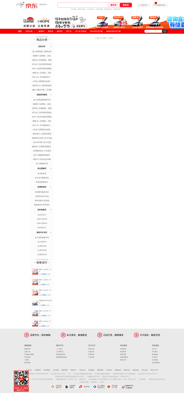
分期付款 (91, 354)
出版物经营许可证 (93, 376)
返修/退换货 (124, 357)
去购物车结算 (160, 5)
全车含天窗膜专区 (42, 178)
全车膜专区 (42, 173)
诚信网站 (85, 387)
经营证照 (82, 379)
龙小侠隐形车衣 (42, 163)
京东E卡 (155, 357)
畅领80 (41, 31)
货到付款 (91, 349)
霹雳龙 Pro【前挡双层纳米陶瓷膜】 (41, 85)
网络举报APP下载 (113, 387)
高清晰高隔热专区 (42, 192)
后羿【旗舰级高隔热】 (42, 155)
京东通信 (155, 360)
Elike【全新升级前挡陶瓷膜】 (42, 69)
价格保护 (123, 351)
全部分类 (28, 31)
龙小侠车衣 (42, 242)
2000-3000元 (42, 223)
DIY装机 (155, 351)
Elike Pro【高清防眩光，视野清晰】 (42, 77)
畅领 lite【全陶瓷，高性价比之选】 (42, 73)
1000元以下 (42, 215)
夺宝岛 (154, 349)
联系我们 (38, 370)
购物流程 (27, 349)
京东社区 (109, 370)
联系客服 (27, 363)
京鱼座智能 (156, 363)
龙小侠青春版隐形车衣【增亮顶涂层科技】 (42, 100)
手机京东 (82, 370)
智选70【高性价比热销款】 (42, 159)
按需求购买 (42, 187)
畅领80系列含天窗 (113, 31)
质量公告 (127, 370)
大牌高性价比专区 (42, 196)
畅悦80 (59, 31)
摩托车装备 (81, 9)
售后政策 (123, 349)
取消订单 (123, 360)
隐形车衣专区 (42, 232)
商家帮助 (65, 370)
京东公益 (145, 370)
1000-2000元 (42, 219)
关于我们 (29, 370)
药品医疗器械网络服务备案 (83, 374)
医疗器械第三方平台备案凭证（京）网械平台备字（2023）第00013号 (112, 379)
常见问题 (27, 357)
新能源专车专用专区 (42, 205)
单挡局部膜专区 (42, 182)
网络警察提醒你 (71, 387)
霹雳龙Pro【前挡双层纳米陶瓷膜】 (42, 134)
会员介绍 (27, 351)
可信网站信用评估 (57, 387)
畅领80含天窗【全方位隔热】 (42, 138)
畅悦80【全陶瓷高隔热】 (42, 147)
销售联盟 (100, 370)
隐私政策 (136, 370)
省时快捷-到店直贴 (42, 201)
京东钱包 (94, 382)
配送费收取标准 (61, 357)
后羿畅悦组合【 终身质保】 (42, 151)
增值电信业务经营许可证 (157, 379)
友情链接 (91, 370)
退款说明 (123, 354)
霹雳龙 (50, 31)
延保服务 (155, 354)
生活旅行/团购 (29, 354)
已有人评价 (45, 274)
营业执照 (142, 379)
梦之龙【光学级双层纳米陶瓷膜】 (42, 64)
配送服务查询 (60, 354)
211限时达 (59, 351)
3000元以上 (42, 227)
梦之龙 (68, 31)
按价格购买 (42, 210)
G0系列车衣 (42, 255)
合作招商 (56, 370)
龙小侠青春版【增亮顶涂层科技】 (42, 51)
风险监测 (118, 370)
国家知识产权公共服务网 (127, 387)
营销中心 (73, 370)
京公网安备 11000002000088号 (37, 374)
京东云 (102, 382)
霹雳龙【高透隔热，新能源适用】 (42, 60)
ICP (69, 374)
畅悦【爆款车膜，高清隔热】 (42, 90)
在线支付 (91, 351)
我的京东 (144, 5)
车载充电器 (117, 9)
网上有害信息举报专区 (99, 387)
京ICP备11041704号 (58, 374)
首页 (20, 31)
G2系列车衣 (42, 246)
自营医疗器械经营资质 (102, 374)
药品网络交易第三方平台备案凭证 (124, 374)
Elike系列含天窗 (96, 31)
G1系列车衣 (42, 250)
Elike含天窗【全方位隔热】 (42, 142)
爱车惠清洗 (108, 9)
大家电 (26, 360)
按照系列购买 (42, 95)
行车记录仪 (90, 9)
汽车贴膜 (74, 9)
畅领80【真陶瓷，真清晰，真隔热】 (42, 56)
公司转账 (91, 357)
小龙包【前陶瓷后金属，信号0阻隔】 (42, 81)
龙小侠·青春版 (80, 31)
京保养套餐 (99, 9)
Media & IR (154, 370)
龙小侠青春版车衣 (42, 237)
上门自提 (59, 349)
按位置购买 (42, 168)
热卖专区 (41, 46)
